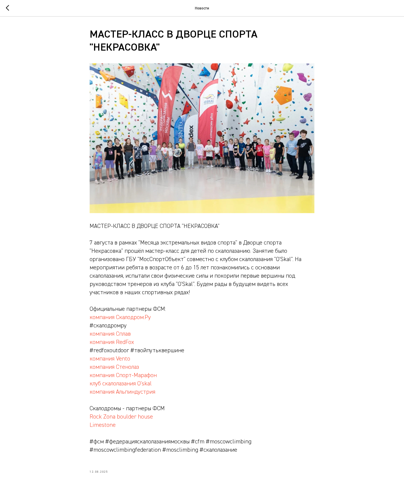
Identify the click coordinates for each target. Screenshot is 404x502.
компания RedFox (112, 342)
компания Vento (110, 359)
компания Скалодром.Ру (120, 317)
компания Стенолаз (114, 367)
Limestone (103, 425)
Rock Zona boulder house (121, 417)
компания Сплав (110, 334)
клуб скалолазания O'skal (121, 384)
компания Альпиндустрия (122, 392)
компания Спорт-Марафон (123, 375)
